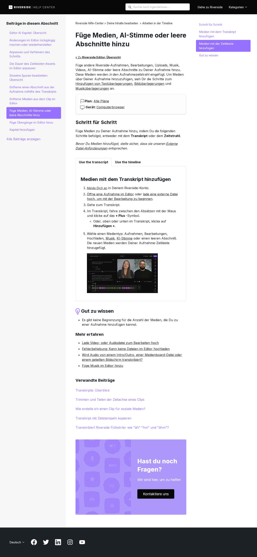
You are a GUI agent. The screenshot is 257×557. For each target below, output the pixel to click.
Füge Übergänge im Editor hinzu (31, 122)
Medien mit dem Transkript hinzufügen (217, 34)
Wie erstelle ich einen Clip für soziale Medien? (110, 409)
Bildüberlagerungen (149, 84)
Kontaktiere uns (156, 494)
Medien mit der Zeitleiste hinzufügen (216, 46)
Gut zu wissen (208, 55)
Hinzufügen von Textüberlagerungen (103, 84)
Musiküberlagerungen (92, 88)
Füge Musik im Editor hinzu (102, 366)
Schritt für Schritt (210, 24)
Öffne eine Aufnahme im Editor (110, 194)
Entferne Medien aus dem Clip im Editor (32, 101)
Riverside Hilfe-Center (89, 23)
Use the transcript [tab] (93, 162)
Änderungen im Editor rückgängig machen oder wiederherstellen (32, 42)
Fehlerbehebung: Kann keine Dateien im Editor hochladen (126, 349)
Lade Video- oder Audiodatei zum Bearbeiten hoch (120, 343)
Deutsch (15, 542)
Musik (110, 238)
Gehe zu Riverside (210, 7)
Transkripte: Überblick (92, 390)
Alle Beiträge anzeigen (23, 139)
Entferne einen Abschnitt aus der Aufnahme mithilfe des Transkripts (32, 89)
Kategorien (237, 7)
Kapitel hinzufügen (22, 130)
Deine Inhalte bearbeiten (122, 23)
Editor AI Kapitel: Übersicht (27, 33)
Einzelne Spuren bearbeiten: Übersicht (28, 78)
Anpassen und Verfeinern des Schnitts (29, 54)
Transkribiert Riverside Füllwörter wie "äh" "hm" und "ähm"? (122, 427)
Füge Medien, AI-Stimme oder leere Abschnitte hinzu (30, 113)
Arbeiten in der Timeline (157, 23)
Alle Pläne (101, 101)
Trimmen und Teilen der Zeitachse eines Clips (109, 400)
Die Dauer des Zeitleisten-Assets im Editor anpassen (32, 66)
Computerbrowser (111, 107)
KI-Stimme (125, 238)
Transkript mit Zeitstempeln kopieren (103, 418)
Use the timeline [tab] (128, 162)
